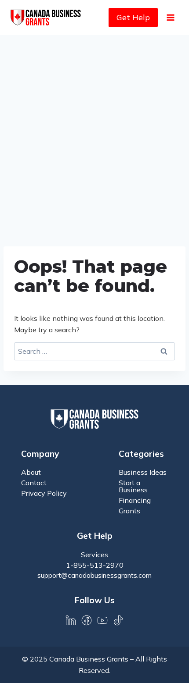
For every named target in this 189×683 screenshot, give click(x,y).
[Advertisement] (94, 133)
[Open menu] (170, 17)
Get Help (133, 17)
